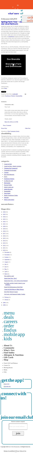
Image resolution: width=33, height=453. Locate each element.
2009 (4, 302)
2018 (4, 231)
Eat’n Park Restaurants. (14, 446)
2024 (4, 216)
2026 (4, 212)
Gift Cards (8, 357)
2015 (4, 238)
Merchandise (7, 183)
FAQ (5, 372)
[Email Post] (25, 94)
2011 (4, 248)
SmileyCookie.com (8, 187)
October (6, 257)
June (5, 266)
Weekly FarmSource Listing (11, 195)
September (7, 259)
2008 (4, 305)
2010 (4, 250)
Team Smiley (7, 193)
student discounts (8, 189)
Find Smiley (9, 352)
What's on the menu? (9, 199)
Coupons (6, 172)
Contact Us (7, 365)
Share (5, 88)
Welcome (6, 197)
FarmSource (11, 36)
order (9, 325)
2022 (4, 221)
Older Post (27, 128)
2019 (4, 228)
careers (10, 321)
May (5, 269)
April (5, 271)
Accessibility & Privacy (13, 451)
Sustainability (19, 96)
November (7, 254)
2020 (4, 226)
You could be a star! (9, 276)
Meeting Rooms (8, 367)
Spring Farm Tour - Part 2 (10, 278)
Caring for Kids (8, 164)
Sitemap (6, 451)
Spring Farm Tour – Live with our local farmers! (16, 280)
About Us (8, 345)
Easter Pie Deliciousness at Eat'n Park (13, 287)
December (7, 252)
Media (5, 370)
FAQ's (5, 176)
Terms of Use (23, 451)
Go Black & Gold (8, 180)
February (6, 297)
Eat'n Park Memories (9, 174)
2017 (4, 233)
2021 (4, 224)
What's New (9, 350)
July (5, 264)
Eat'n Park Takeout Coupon (11, 291)
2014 (4, 240)
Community (9, 348)
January (6, 299)
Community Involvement (10, 170)
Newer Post (4, 128)
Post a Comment (7, 125)
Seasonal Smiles (8, 185)
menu (9, 312)
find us (10, 330)
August (6, 262)
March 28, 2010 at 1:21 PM (11, 122)
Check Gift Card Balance (11, 363)
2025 (4, 214)
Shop (6, 360)
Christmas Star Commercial (10, 168)
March (6, 274)
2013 (4, 243)
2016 (4, 236)
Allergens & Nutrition (13, 355)
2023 (4, 219)
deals (10, 18)
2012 (4, 245)
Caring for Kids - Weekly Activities (12, 166)
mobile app (14, 334)
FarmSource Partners (10, 96)
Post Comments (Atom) (13, 131)
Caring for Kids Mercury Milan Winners (14, 289)
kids (8, 338)
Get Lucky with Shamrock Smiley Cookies (14, 294)
